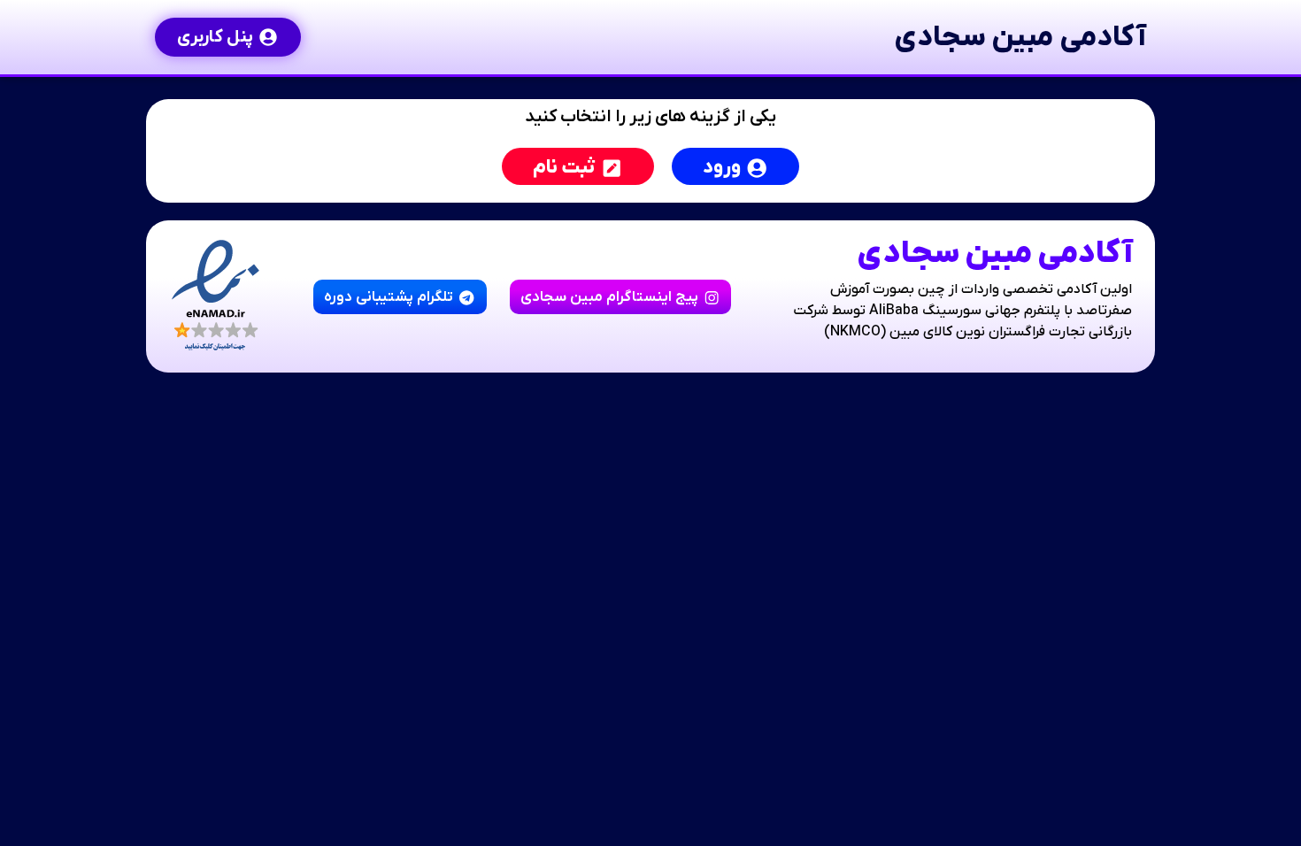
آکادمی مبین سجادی (1020, 38)
